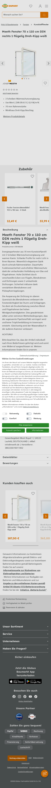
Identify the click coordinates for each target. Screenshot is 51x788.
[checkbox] (4, 413)
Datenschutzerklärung (29, 356)
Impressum (44, 356)
